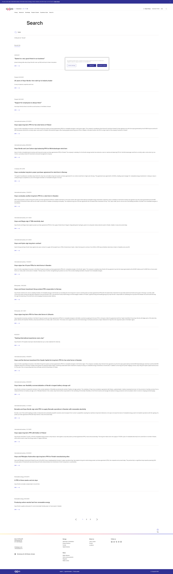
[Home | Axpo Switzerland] (10, 9)
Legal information (68, 571)
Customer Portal (155, 8)
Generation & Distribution (68, 541)
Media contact (66, 560)
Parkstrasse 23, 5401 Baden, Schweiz (26, 554)
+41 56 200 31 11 (18, 548)
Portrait (64, 545)
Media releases (66, 555)
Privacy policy (76, 571)
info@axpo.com (18, 547)
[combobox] (88, 32)
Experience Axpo (44, 12)
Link (15, 87)
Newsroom (21, 12)
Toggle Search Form (166, 9)
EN (27, 8)
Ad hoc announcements (68, 557)
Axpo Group (57, 1)
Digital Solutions (66, 546)
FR (25, 8)
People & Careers (35, 12)
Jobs (162, 8)
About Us (51, 12)
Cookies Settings (71, 65)
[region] (87, 63)
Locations (91, 545)
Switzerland (18, 8)
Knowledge (27, 12)
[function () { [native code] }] (76, 519)
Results (17, 45)
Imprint (61, 571)
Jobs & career (92, 541)
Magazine (65, 558)
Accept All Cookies (102, 65)
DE (23, 8)
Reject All (92, 65)
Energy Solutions (66, 543)
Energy (16, 12)
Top (158, 532)
